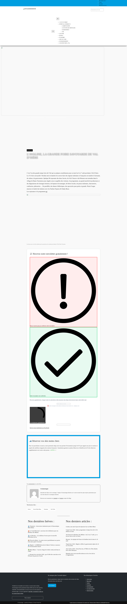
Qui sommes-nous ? (86, 602)
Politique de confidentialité (100, 602)
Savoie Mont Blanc (37, 509)
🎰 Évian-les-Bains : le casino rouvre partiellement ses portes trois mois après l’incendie (44, 541)
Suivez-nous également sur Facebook (39, 428)
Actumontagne (32, 160)
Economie (89, 584)
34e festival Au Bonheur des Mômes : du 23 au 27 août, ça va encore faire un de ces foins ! (82, 535)
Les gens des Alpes (91, 588)
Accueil (28, 117)
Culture (88, 583)
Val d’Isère (53, 509)
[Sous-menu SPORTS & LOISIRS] (69, 24)
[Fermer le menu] (57, 19)
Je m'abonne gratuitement (37, 422)
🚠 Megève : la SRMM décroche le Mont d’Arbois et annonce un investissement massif (44, 545)
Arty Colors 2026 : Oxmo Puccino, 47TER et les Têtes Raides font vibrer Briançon (82, 549)
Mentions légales (93, 602)
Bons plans (89, 581)
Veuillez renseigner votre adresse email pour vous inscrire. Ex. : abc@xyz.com (63, 405)
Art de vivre (41, 117)
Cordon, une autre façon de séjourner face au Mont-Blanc (81, 526)
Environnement (90, 586)
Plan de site (107, 602)
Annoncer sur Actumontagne (78, 602)
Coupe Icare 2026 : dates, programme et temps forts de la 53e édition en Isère (82, 530)
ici (46, 191)
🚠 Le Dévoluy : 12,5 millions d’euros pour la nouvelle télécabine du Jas (42, 536)
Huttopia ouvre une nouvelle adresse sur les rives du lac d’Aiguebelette (80, 554)
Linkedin (55, 498)
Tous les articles (34, 117)
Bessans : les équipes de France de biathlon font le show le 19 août (82, 540)
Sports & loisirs (90, 590)
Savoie (29, 509)
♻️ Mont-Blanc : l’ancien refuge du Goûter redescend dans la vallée (44, 550)
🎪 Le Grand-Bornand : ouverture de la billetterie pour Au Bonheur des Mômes (43, 531)
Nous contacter (28, 597)
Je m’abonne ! (52, 585)
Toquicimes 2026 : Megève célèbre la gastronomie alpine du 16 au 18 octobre (82, 544)
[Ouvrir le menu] (53, 31)
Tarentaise (46, 509)
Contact (71, 602)
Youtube (61, 498)
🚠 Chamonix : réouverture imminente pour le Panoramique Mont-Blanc (43, 526)
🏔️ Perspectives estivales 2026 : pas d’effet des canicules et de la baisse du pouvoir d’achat (44, 555)
